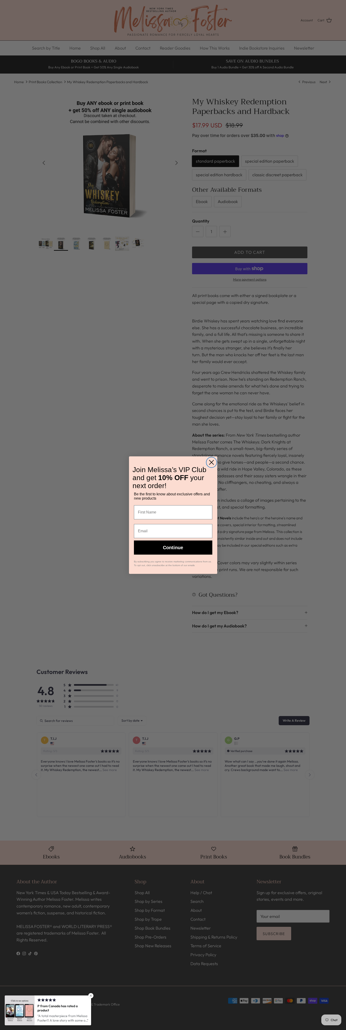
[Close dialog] (211, 462)
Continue (173, 547)
